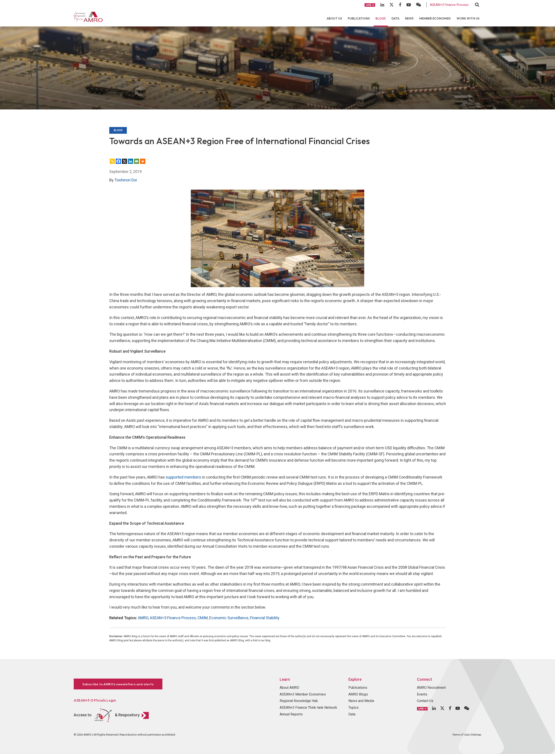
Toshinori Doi (125, 180)
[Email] (136, 161)
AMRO (143, 618)
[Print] (142, 161)
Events (422, 694)
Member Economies (435, 18)
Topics (353, 707)
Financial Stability (264, 618)
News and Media (361, 701)
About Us (334, 18)
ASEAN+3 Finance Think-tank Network (308, 707)
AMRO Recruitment (431, 688)
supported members (183, 477)
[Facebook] (118, 161)
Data (395, 18)
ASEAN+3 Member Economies (303, 694)
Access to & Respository (107, 715)
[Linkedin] (130, 161)
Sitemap (476, 734)
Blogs (380, 18)
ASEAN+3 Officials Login (95, 700)
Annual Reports (291, 714)
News (409, 18)
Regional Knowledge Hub (299, 701)
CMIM (203, 618)
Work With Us (468, 18)
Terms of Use (460, 734)
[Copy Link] (112, 161)
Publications (359, 18)
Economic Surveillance (228, 618)
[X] (124, 161)
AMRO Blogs (358, 694)
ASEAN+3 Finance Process (449, 5)
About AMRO (289, 688)
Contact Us (425, 701)
